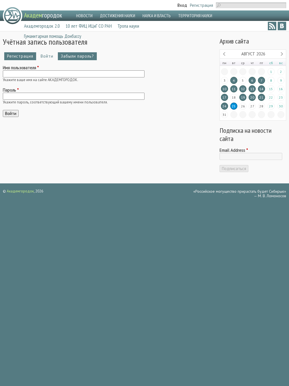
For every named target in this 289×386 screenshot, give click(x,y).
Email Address (234, 150)
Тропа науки (128, 26)
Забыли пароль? (77, 56)
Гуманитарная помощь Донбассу (52, 36)
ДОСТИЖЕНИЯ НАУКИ (117, 15)
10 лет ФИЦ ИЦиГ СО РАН (88, 26)
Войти (48, 56)
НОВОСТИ (84, 15)
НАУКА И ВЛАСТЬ (157, 15)
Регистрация (201, 5)
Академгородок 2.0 (42, 26)
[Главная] (12, 15)
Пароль (11, 90)
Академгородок (20, 191)
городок (43, 15)
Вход (182, 5)
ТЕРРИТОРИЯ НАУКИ (195, 15)
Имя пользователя (21, 67)
